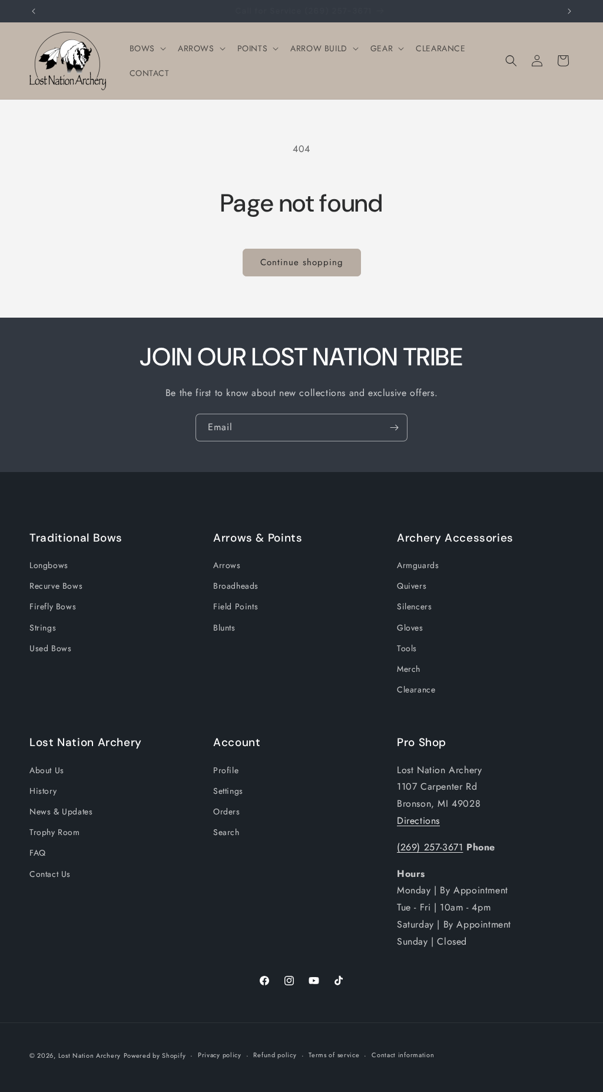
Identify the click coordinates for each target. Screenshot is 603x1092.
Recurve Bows (55, 586)
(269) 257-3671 (430, 847)
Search (226, 832)
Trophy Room (54, 832)
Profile (225, 770)
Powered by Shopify (155, 1055)
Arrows (227, 565)
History (43, 791)
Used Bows (50, 648)
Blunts (224, 628)
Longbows (48, 565)
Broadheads (236, 586)
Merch (408, 669)
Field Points (235, 606)
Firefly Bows (52, 606)
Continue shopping (301, 262)
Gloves (410, 628)
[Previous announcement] (34, 11)
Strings (42, 628)
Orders (226, 811)
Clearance (416, 689)
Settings (228, 791)
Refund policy (274, 1055)
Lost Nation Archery (89, 1055)
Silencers (414, 606)
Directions (418, 820)
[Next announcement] (569, 11)
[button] (146, 48)
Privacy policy (219, 1055)
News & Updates (60, 811)
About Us (46, 770)
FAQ (37, 853)
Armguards (418, 565)
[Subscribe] (394, 427)
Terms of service (334, 1055)
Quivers (411, 586)
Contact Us (50, 874)
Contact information (403, 1055)
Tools (407, 648)
